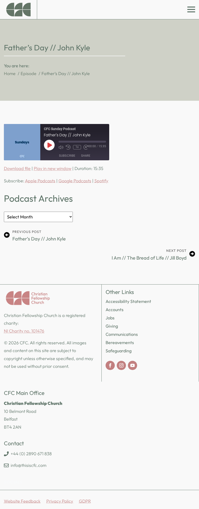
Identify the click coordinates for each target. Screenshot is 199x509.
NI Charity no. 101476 (24, 331)
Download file (17, 168)
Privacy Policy (59, 501)
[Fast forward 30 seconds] (85, 147)
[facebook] (110, 365)
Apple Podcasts (40, 181)
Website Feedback (22, 501)
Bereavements (120, 342)
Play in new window (52, 168)
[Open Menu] (191, 9)
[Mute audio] (60, 147)
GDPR (85, 501)
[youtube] (132, 365)
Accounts (115, 309)
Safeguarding (119, 351)
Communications (122, 334)
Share (85, 156)
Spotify (101, 181)
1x (77, 147)
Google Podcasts (74, 181)
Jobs (110, 318)
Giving (112, 326)
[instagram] (121, 365)
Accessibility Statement (128, 301)
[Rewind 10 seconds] (68, 147)
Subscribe (67, 156)
